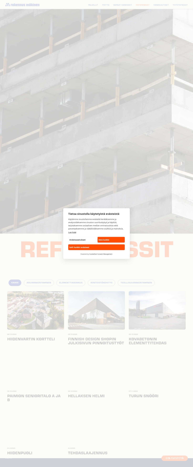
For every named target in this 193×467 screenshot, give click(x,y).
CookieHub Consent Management (100, 254)
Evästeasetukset (77, 239)
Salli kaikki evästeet (79, 247)
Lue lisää (72, 232)
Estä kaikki (104, 239)
